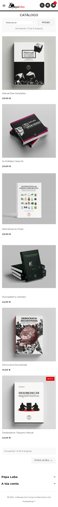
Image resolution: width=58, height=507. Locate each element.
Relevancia (20, 22)
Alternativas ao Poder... (13, 229)
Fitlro (46, 22)
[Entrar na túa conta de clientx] (48, 5)
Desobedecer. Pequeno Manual (17, 432)
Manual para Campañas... (14, 93)
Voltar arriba (43, 460)
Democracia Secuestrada (14, 365)
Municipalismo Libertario (14, 297)
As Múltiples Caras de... (13, 161)
